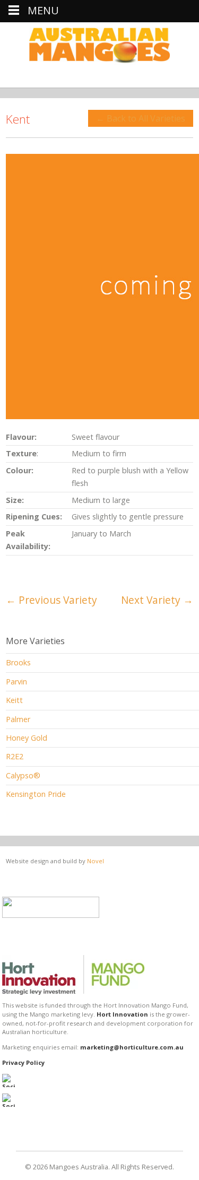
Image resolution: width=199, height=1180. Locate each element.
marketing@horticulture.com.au (132, 1047)
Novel (95, 861)
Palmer (18, 719)
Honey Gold (26, 738)
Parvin (16, 681)
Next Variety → (157, 600)
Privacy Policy (23, 1062)
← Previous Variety (51, 600)
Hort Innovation (122, 1014)
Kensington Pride (36, 794)
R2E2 (14, 756)
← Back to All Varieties (140, 118)
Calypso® (23, 775)
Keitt (14, 700)
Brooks (18, 662)
